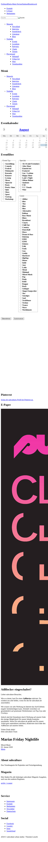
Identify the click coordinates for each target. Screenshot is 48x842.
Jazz (24, 265)
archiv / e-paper (6, 783)
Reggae (25, 284)
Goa (24, 251)
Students (25, 183)
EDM (24, 242)
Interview (15, 29)
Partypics (15, 46)
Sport (7, 194)
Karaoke (8, 173)
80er (24, 206)
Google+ (10, 826)
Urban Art (16, 59)
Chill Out (26, 225)
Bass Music (26, 216)
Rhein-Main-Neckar (14, 4)
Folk (24, 246)
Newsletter (10, 809)
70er (24, 204)
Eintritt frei (26, 169)
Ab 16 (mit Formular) (30, 164)
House (24, 260)
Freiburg (4, 4)
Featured (25, 171)
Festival (8, 169)
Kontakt (9, 8)
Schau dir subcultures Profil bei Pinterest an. (17, 400)
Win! (14, 62)
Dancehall (26, 230)
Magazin (10, 24)
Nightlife (10, 39)
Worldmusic (27, 310)
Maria (3, 749)
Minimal (25, 272)
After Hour (26, 166)
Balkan (25, 213)
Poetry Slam (10, 187)
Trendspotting (17, 64)
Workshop (9, 199)
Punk (24, 279)
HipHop (25, 258)
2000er (25, 199)
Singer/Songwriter (29, 291)
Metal (24, 270)
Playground (11, 54)
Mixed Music (27, 275)
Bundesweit (32, 4)
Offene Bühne (27, 180)
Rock (24, 286)
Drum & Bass (27, 234)
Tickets (14, 52)
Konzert (8, 176)
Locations (15, 44)
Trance (25, 305)
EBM (24, 239)
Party (7, 185)
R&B (24, 282)
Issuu (8, 829)
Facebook (10, 824)
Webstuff (15, 56)
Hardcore (26, 256)
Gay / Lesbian (27, 173)
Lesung (8, 178)
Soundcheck (16, 32)
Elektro (25, 244)
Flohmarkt (9, 171)
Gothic (24, 253)
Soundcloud (11, 831)
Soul (24, 298)
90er (24, 209)
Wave (24, 308)
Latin (24, 267)
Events (14, 42)
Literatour (15, 34)
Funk (24, 249)
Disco (24, 232)
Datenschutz (11, 811)
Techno (25, 303)
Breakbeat (26, 220)
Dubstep (25, 237)
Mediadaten (11, 13)
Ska (23, 293)
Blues (24, 218)
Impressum (11, 801)
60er (24, 201)
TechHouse (26, 300)
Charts (14, 49)
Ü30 (24, 185)
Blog (14, 37)
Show (7, 192)
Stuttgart (25, 4)
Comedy (8, 166)
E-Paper (9, 11)
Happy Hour (27, 176)
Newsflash (16, 27)
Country (25, 227)
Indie (24, 263)
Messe (7, 180)
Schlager (25, 289)
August (24, 129)
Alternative (26, 211)
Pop (23, 277)
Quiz (7, 190)
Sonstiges (25, 296)
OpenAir (8, 183)
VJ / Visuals (27, 187)
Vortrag (8, 197)
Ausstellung (9, 164)
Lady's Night (27, 178)
